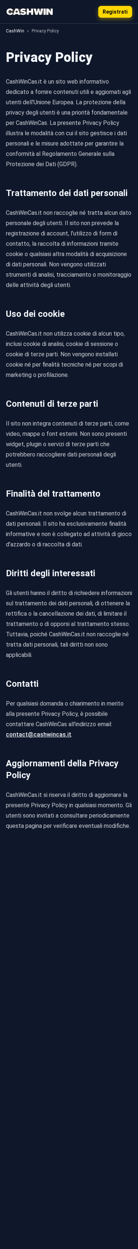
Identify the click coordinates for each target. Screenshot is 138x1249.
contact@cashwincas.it (38, 734)
